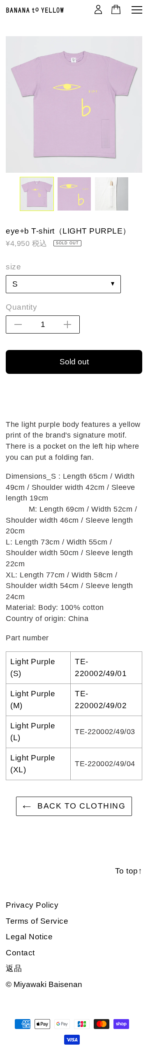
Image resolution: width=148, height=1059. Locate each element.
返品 (14, 968)
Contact (20, 952)
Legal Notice (29, 936)
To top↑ (129, 871)
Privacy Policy (32, 905)
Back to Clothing (80, 806)
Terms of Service (37, 921)
